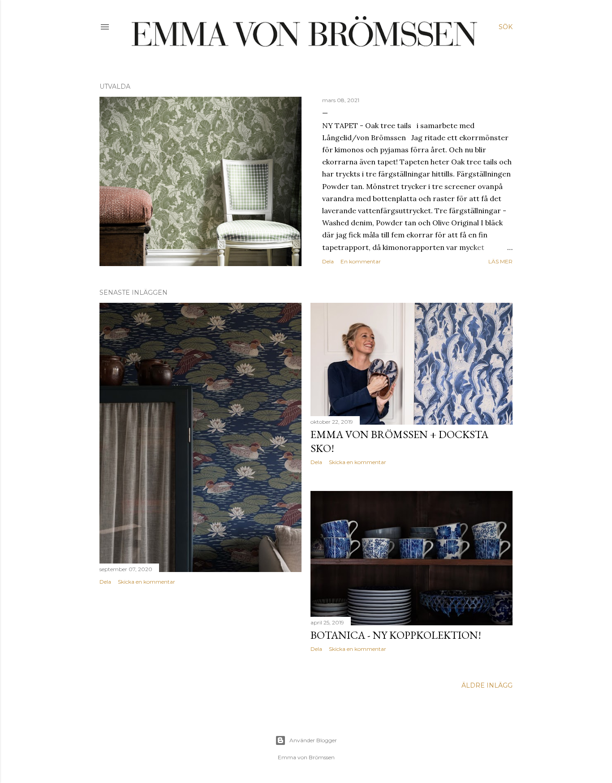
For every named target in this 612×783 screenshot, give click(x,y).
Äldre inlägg (487, 685)
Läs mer (500, 261)
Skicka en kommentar (146, 581)
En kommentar (360, 261)
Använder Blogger (313, 740)
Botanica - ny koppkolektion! (395, 635)
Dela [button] (328, 261)
